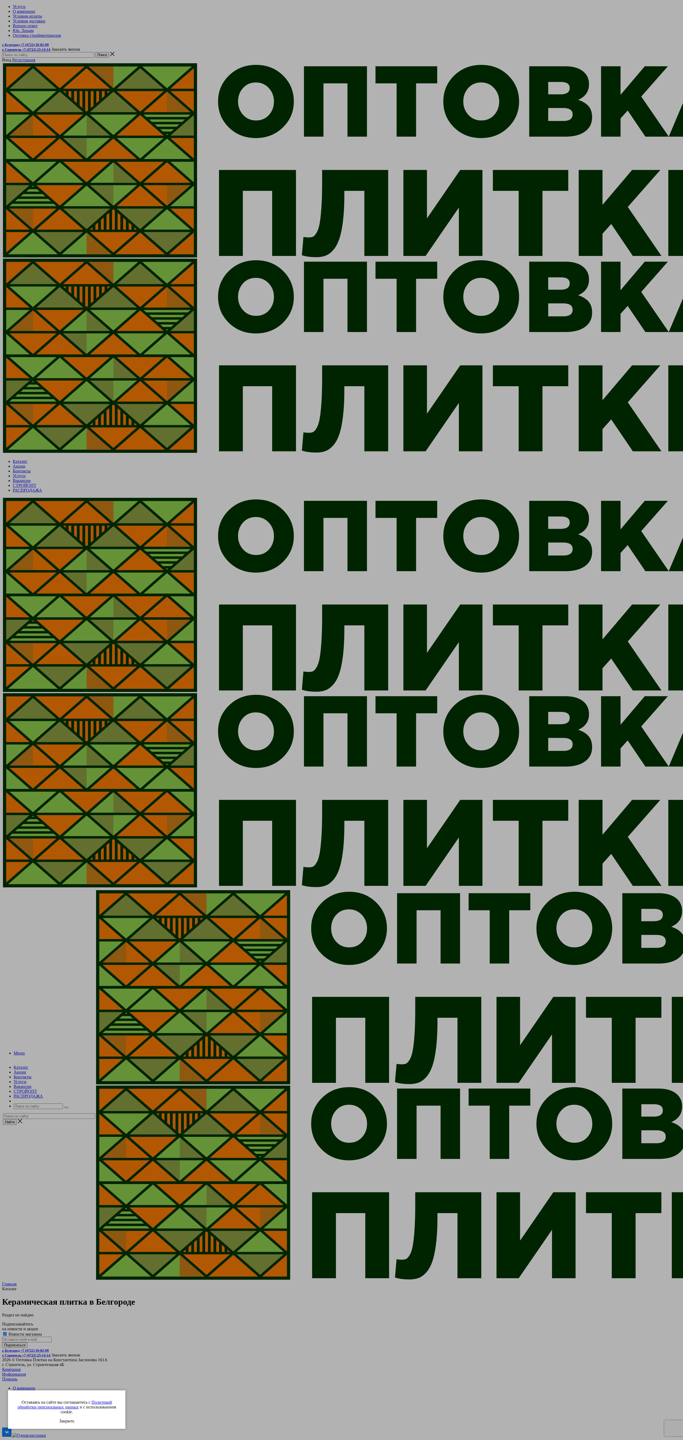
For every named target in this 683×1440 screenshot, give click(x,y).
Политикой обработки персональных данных (65, 1404)
